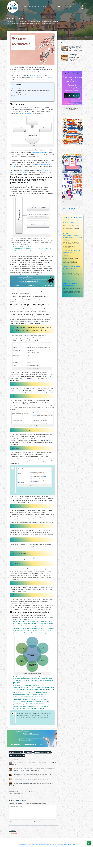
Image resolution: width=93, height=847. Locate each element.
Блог (25, 7)
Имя (10, 821)
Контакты (44, 7)
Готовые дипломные (14, 744)
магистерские (32, 285)
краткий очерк (31, 107)
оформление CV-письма (15, 752)
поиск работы (28, 752)
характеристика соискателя (17, 755)
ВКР (41, 744)
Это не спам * (14, 833)
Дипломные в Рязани (30, 744)
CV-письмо (49, 77)
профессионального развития (39, 152)
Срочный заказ (34, 7)
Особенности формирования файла (21, 95)
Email (34, 821)
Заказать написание (68, 208)
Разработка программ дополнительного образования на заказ (71, 252)
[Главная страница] (12, 7)
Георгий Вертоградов (68, 217)
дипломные (16, 285)
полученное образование (24, 113)
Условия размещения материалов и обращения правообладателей (34, 844)
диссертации (48, 285)
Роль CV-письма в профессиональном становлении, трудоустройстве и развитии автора (31, 91)
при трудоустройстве (35, 75)
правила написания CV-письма (42, 752)
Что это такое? (16, 88)
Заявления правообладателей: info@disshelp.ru (63, 844)
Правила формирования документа (21, 94)
